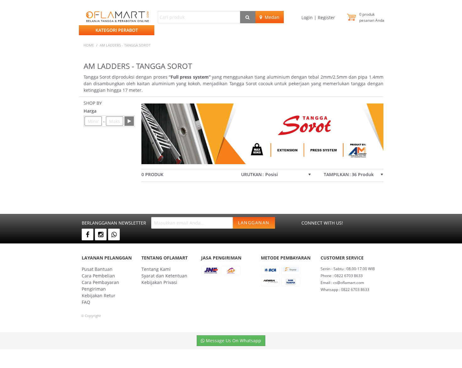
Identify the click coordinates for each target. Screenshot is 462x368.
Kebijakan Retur (98, 295)
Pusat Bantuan (97, 269)
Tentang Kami (156, 269)
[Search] (248, 17)
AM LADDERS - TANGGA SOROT (125, 45)
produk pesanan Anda (371, 17)
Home (89, 45)
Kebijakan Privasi (159, 282)
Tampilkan (336, 174)
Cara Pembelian (98, 276)
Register (325, 17)
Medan (270, 17)
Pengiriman (94, 289)
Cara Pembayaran (100, 282)
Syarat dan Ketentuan (164, 276)
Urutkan (251, 174)
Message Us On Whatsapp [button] (233, 340)
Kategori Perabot (117, 30)
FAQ (86, 302)
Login (307, 17)
